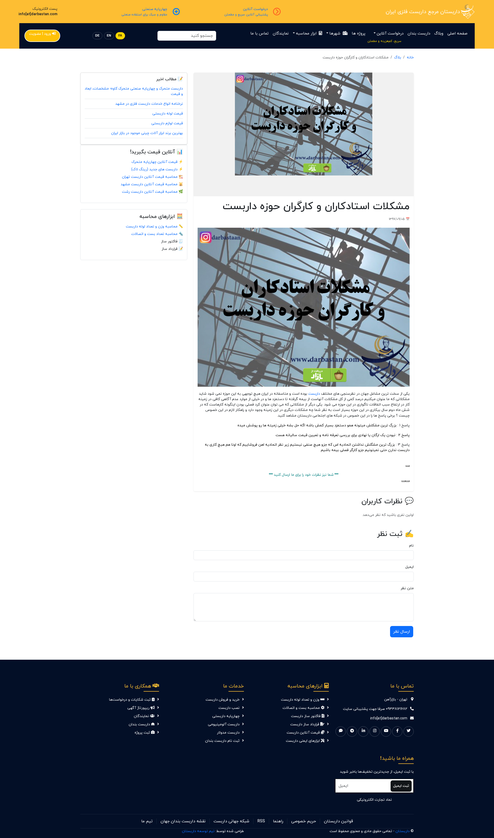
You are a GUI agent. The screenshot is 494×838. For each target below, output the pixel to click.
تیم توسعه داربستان (198, 831)
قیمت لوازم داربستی (167, 123)
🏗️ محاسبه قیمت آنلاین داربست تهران (152, 176)
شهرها (335, 33)
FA (120, 35)
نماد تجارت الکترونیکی (374, 799)
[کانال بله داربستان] (341, 731)
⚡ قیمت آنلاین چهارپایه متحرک (157, 162)
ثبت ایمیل (401, 785)
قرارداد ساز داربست (305, 724)
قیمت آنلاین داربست (304, 732)
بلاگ (397, 57)
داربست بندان (419, 33)
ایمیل (409, 566)
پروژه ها (358, 33)
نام (411, 545)
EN (109, 35)
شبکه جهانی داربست (231, 821)
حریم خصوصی (303, 821)
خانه (410, 57)
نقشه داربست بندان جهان (183, 821)
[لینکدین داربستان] (363, 731)
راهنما (278, 821)
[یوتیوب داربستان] (386, 731)
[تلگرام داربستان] (352, 731)
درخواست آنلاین (390, 33)
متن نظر (407, 588)
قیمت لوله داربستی (167, 113)
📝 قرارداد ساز (172, 248)
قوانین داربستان (338, 821)
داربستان (402, 831)
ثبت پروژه (143, 732)
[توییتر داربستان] (408, 731)
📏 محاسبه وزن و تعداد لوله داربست (154, 226)
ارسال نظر (401, 631)
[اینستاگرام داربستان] (374, 731)
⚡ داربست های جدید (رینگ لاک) (157, 169)
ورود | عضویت (40, 33)
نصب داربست (229, 707)
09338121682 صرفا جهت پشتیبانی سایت (375, 709)
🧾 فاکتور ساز (172, 241)
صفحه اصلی (457, 33)
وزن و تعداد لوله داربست (300, 699)
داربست (313, 393)
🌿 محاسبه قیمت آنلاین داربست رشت (152, 191)
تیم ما (147, 821)
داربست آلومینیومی (224, 724)
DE (97, 35)
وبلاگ (438, 33)
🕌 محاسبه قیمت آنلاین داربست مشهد (152, 184)
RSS (261, 821)
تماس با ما (259, 33)
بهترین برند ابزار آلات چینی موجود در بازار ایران (147, 133)
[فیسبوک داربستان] (397, 731)
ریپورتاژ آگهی (139, 707)
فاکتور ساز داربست (306, 716)
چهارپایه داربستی (226, 716)
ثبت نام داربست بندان (222, 740)
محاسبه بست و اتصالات (302, 707)
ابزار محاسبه (307, 33)
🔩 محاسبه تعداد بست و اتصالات (157, 234)
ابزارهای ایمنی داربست (303, 740)
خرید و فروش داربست (223, 699)
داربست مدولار (228, 732)
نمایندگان (281, 33)
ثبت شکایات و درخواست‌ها (130, 699)
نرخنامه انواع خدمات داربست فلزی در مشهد (149, 103)
